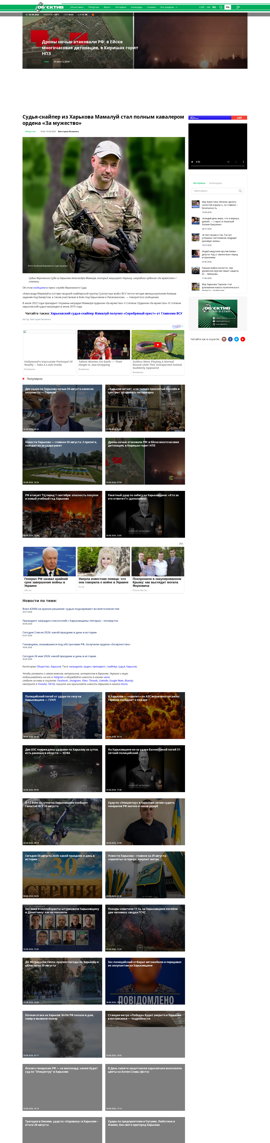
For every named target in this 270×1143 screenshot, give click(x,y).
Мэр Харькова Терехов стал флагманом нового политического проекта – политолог (220, 287)
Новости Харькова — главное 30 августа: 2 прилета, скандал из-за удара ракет (88, 50)
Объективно (77, 7)
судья (121, 666)
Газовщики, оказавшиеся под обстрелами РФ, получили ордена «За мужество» (76, 644)
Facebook (62, 680)
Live (201, 7)
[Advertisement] (135, 90)
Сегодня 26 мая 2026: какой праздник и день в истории (59, 656)
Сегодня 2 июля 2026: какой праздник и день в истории (59, 632)
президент (99, 666)
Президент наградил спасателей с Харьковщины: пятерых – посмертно (70, 620)
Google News (116, 680)
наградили (75, 666)
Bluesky (129, 680)
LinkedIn (103, 680)
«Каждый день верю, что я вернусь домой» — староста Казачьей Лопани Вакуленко (220, 221)
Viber (85, 680)
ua (208, 7)
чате (106, 677)
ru (214, 7)
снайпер (112, 666)
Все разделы (167, 7)
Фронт (107, 7)
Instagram (75, 680)
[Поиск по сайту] (221, 7)
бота (124, 684)
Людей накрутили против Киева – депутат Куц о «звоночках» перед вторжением (220, 254)
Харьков (56, 666)
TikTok (51, 684)
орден (87, 666)
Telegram (58, 677)
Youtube (42, 684)
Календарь (136, 7)
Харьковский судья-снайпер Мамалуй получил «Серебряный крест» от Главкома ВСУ (116, 313)
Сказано (151, 7)
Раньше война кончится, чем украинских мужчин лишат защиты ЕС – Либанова (220, 270)
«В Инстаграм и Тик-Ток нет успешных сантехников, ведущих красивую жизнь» (219, 237)
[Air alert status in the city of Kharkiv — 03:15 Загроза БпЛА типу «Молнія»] (93, 14)
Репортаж (93, 7)
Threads (93, 680)
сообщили (39, 287)
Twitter (236, 339)
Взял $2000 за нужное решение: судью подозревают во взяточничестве (70, 609)
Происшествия (52, 61)
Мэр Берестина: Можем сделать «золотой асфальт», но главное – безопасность (220, 204)
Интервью (120, 7)
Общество (30, 131)
